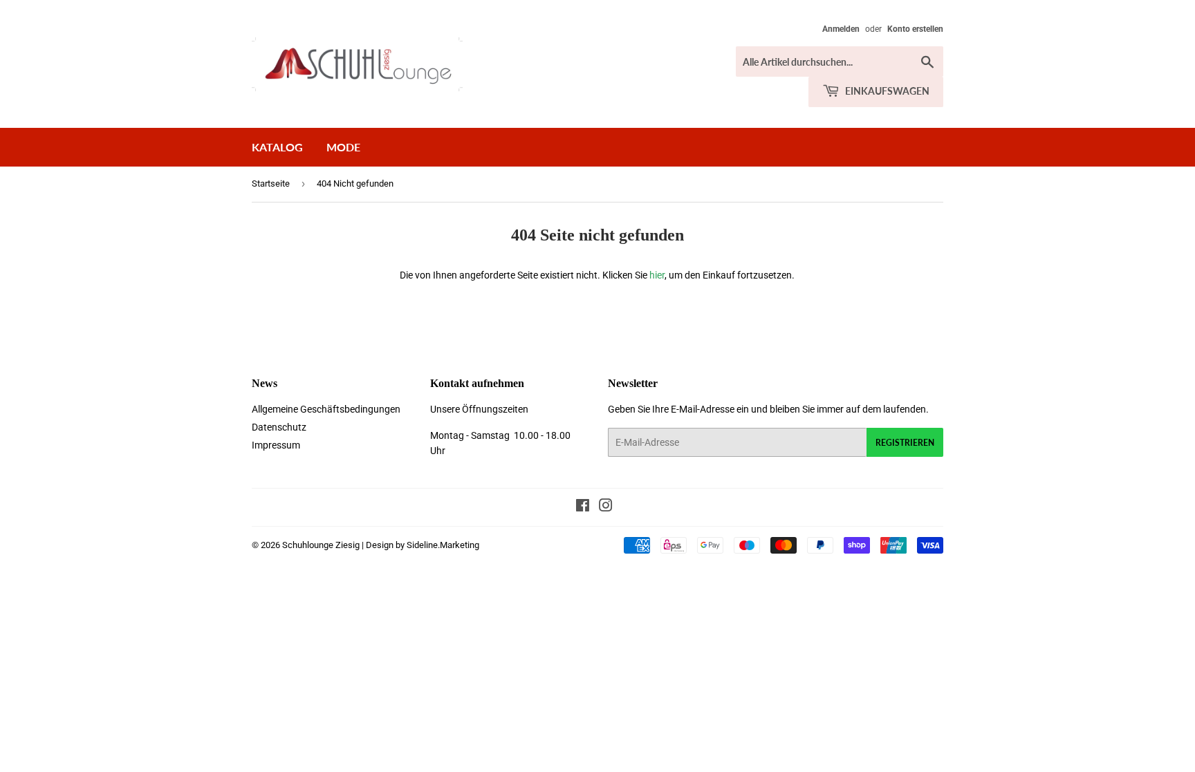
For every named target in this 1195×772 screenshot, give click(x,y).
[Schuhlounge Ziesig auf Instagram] (606, 507)
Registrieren (905, 442)
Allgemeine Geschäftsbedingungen (326, 409)
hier (657, 275)
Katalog (277, 146)
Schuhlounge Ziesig (321, 545)
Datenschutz (279, 427)
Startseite (271, 183)
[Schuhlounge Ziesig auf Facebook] (582, 507)
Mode (343, 146)
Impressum (276, 445)
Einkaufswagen (886, 91)
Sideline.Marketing (443, 545)
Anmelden (841, 29)
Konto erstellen (915, 29)
